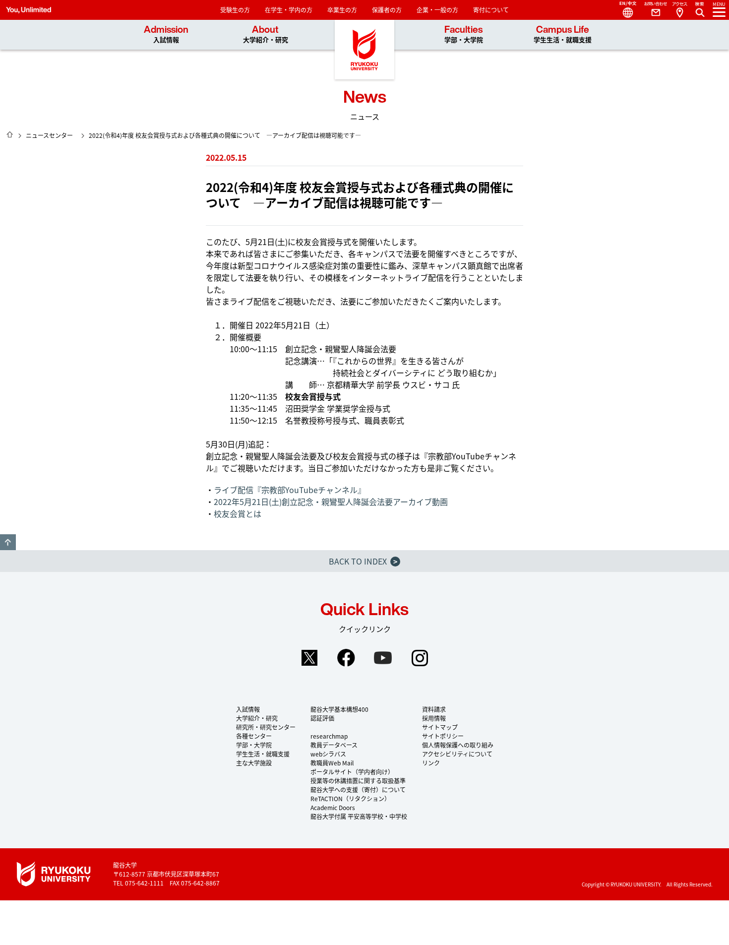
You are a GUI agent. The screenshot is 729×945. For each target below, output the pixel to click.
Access (679, 10)
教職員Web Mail (332, 762)
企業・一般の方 (437, 9)
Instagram (419, 658)
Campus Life (563, 34)
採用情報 (434, 718)
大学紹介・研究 (257, 718)
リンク (431, 762)
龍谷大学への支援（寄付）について (358, 789)
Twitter (309, 658)
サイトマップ (440, 727)
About (265, 34)
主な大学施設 (254, 762)
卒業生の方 (342, 9)
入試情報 (248, 709)
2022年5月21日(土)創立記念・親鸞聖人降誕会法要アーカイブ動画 (331, 501)
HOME (10, 134)
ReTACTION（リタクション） (350, 798)
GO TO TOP (8, 542)
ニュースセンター (49, 135)
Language (624, 10)
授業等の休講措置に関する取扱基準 (358, 780)
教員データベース (334, 745)
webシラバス (328, 754)
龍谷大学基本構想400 (339, 709)
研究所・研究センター (266, 727)
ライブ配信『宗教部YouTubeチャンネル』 (289, 490)
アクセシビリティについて (457, 754)
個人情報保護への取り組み (457, 745)
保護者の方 (387, 9)
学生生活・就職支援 (263, 754)
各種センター (254, 736)
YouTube (383, 658)
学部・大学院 (254, 745)
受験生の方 (235, 9)
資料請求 (434, 709)
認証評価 (322, 718)
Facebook (346, 658)
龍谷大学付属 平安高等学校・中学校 (358, 816)
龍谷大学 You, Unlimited (364, 49)
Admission (166, 34)
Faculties (463, 34)
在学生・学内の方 (288, 9)
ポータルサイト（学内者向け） (352, 771)
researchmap (329, 736)
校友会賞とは (237, 513)
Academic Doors (332, 807)
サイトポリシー (443, 736)
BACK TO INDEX (363, 561)
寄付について (491, 9)
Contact (652, 10)
